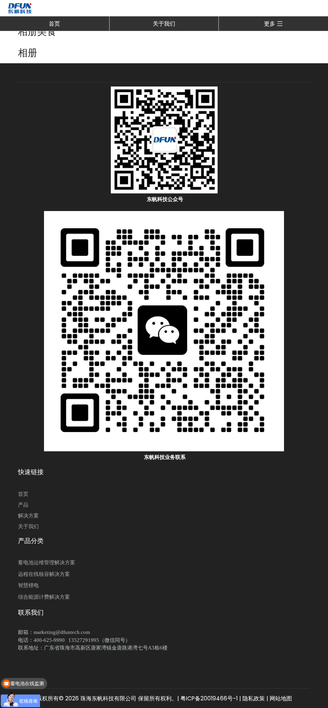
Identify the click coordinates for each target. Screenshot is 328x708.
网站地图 (281, 698)
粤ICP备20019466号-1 (208, 698)
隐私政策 (253, 698)
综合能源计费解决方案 (44, 597)
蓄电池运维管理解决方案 (46, 562)
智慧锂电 (28, 585)
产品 (23, 505)
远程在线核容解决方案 (44, 574)
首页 (54, 24)
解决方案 (28, 515)
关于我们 (164, 24)
